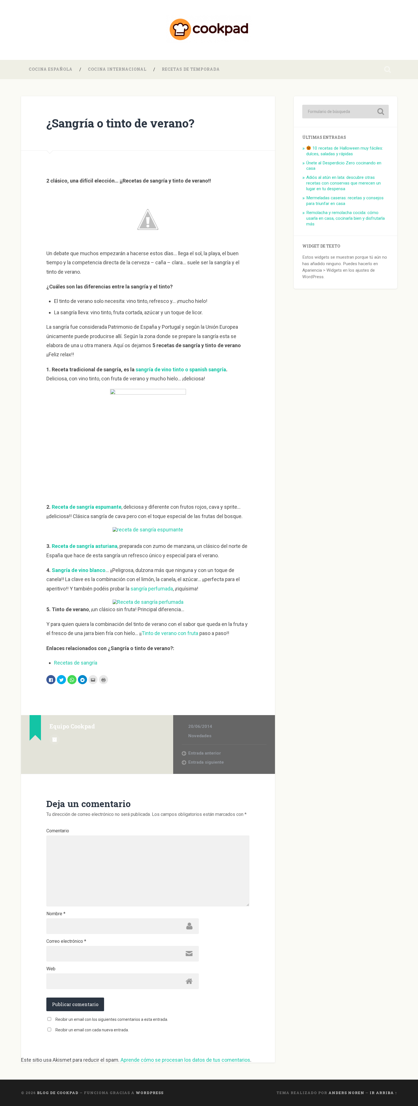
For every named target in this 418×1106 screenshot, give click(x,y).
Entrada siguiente (206, 762)
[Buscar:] (345, 111)
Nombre (55, 914)
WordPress (150, 1092)
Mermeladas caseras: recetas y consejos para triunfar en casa (345, 200)
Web (50, 969)
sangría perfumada (152, 589)
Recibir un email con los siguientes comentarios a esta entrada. (111, 1019)
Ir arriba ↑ (383, 1092)
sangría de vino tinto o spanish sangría (181, 369)
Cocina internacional (117, 69)
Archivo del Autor (54, 739)
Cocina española (51, 69)
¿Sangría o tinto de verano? (120, 123)
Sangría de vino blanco (78, 570)
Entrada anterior (204, 753)
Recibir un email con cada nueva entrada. (92, 1030)
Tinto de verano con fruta (170, 633)
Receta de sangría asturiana (84, 546)
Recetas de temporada (191, 69)
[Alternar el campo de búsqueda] (387, 69)
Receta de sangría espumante (86, 507)
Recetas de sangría (75, 663)
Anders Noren (346, 1092)
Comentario (57, 831)
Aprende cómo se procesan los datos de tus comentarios (185, 1060)
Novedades (200, 735)
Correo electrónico (66, 941)
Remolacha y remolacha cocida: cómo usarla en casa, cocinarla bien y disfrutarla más (345, 218)
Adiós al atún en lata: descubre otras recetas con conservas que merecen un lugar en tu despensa (343, 183)
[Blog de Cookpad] (209, 30)
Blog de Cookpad (57, 1092)
